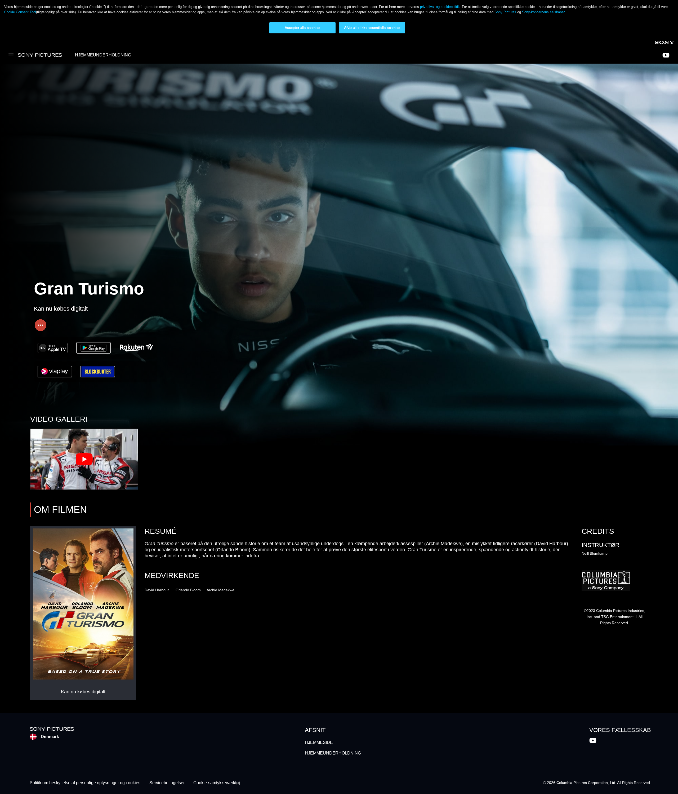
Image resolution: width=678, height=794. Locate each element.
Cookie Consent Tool (20, 12)
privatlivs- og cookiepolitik (440, 7)
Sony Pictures (505, 12)
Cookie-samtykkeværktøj (216, 782)
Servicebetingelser (167, 782)
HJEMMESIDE (319, 742)
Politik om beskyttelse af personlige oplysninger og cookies (85, 782)
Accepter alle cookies (302, 28)
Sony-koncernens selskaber (543, 12)
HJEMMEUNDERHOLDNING (103, 55)
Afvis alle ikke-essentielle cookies (372, 28)
